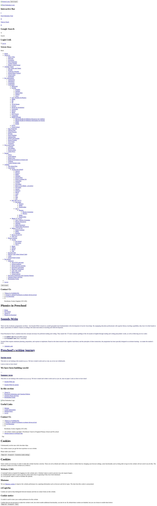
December (18, 187)
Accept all (10, 454)
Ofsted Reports (12, 132)
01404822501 (15, 293)
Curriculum (11, 84)
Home (6, 53)
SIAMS (10, 70)
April (16, 194)
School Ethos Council (14, 73)
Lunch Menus (12, 156)
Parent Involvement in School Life (18, 159)
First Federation (12, 62)
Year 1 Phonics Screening (22, 220)
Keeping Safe (12, 252)
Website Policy (8, 411)
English (14, 88)
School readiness (16, 264)
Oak (13, 251)
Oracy (17, 96)
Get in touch (14, 1)
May (16, 195)
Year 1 (17, 208)
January (17, 189)
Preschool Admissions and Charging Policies (21, 275)
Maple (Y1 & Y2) (17, 218)
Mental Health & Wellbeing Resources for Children (30, 119)
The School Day (12, 166)
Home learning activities (19, 266)
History (14, 111)
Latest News (11, 151)
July (16, 199)
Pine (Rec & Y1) (16, 200)
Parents (6, 153)
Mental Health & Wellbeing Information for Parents (30, 120)
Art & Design (15, 104)
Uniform (10, 161)
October (17, 182)
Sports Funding (12, 140)
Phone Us (8, 293)
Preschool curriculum (18, 267)
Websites (17, 176)
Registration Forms (13, 279)
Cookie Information (10, 410)
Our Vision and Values (14, 68)
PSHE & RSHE (16, 117)
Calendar (10, 146)
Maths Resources (20, 225)
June (16, 197)
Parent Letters (12, 150)
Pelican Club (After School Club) (17, 254)
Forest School (16, 127)
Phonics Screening (28, 212)
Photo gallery (15, 272)
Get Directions (10, 296)
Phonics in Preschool (18, 269)
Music (13, 112)
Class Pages (11, 168)
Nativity (17, 171)
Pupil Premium (12, 135)
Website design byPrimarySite (13, 433)
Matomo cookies (10, 484)
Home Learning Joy (21, 179)
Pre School (18, 241)
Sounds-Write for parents (11, 385)
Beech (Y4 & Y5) (17, 235)
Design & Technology (18, 107)
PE (12, 102)
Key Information (9, 78)
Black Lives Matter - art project (24, 186)
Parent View (11, 158)
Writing (17, 94)
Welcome (10, 58)
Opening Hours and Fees (15, 277)
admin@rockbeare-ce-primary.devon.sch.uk (24, 295)
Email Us (8, 295)
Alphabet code (8, 346)
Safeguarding (12, 137)
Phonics (17, 173)
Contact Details (12, 63)
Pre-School (7, 259)
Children (6, 164)
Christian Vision (9, 66)
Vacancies (11, 143)
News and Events (9, 145)
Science (14, 106)
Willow (14, 248)
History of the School (14, 65)
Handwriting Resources (22, 226)
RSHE (17, 124)
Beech (13, 249)
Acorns (14, 239)
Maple (13, 246)
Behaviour (15, 86)
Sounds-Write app (9, 381)
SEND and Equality (14, 138)
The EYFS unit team (18, 262)
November (18, 184)
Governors (11, 60)
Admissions (11, 80)
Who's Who (11, 57)
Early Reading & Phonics (19, 97)
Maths (13, 99)
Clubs (9, 256)
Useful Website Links (14, 163)
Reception (18, 202)
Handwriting (19, 93)
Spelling (17, 91)
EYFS (13, 125)
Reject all (3, 454)
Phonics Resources (20, 221)
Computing (15, 115)
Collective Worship (13, 71)
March (17, 192)
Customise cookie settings (22, 454)
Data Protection (12, 128)
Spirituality (11, 76)
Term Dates (11, 142)
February (17, 190)
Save (16, 504)
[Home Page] (5, 1)
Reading (17, 89)
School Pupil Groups (14, 257)
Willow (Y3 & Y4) (17, 228)
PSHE (17, 122)
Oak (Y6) (14, 236)
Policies (10, 133)
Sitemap (6, 408)
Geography (15, 109)
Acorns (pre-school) (17, 169)
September (18, 181)
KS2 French (15, 114)
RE (13, 101)
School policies (16, 274)
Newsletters (11, 148)
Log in (4, 43)
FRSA (10, 155)
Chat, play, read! (16, 270)
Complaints (11, 83)
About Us (7, 55)
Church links (11, 75)
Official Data (11, 130)
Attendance (11, 81)
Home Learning (19, 230)
